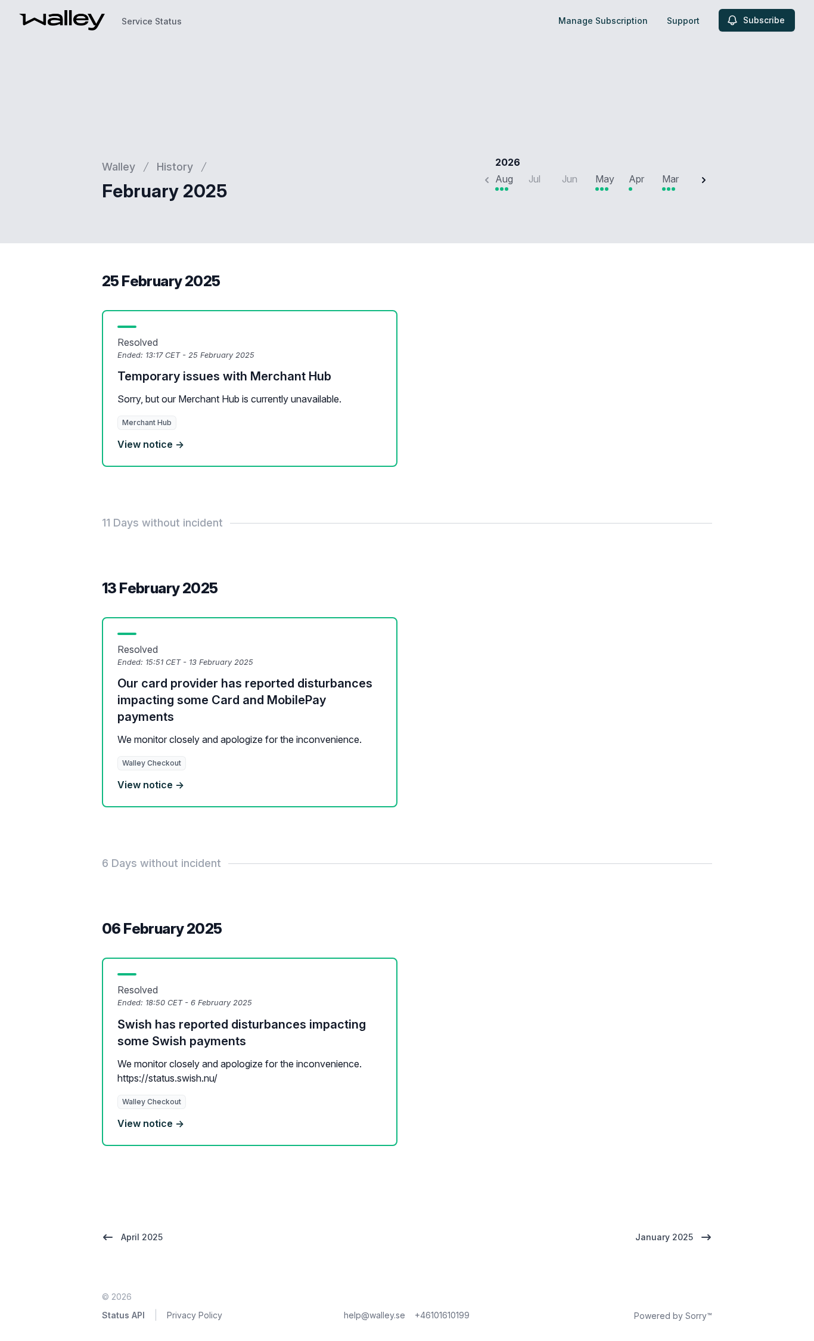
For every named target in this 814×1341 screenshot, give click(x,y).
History (175, 166)
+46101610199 (442, 1315)
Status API (123, 1315)
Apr (636, 179)
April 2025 (142, 1237)
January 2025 (664, 1237)
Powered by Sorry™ (673, 1316)
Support (683, 21)
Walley (118, 166)
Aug (504, 179)
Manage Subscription (603, 21)
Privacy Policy (194, 1315)
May (604, 179)
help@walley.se (374, 1315)
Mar (670, 179)
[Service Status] (62, 20)
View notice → (150, 444)
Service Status (152, 21)
